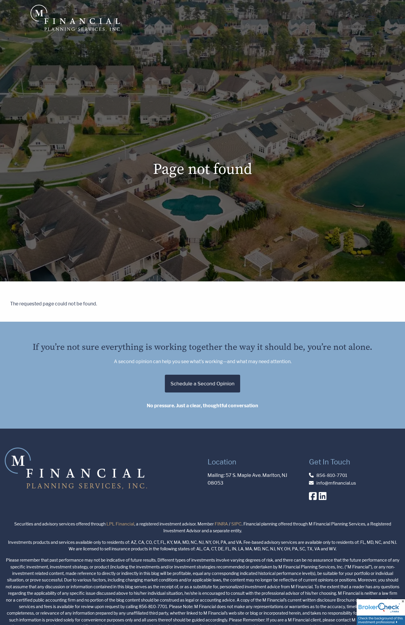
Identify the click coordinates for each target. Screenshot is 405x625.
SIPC (236, 524)
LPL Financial (120, 524)
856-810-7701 (331, 475)
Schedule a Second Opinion (202, 384)
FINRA (221, 524)
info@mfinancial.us (336, 483)
